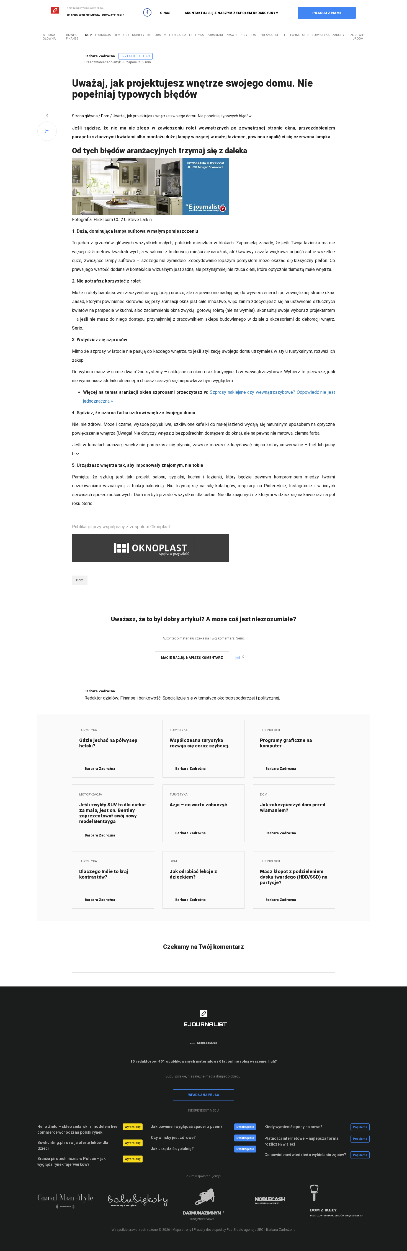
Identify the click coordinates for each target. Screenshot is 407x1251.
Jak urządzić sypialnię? (172, 1148)
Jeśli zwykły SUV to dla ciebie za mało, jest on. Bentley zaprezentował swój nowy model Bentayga (112, 813)
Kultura (154, 35)
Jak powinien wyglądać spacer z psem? (187, 1126)
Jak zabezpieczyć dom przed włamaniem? (292, 807)
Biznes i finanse (72, 36)
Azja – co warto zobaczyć (198, 804)
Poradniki (215, 35)
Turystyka (320, 35)
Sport (280, 35)
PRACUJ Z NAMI (326, 13)
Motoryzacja (175, 35)
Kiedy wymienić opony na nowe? (293, 1127)
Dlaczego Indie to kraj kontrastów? (103, 874)
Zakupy (338, 35)
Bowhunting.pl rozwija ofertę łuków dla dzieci (72, 1145)
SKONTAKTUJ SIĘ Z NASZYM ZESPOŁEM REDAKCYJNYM (232, 13)
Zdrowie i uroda (357, 36)
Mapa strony (181, 1230)
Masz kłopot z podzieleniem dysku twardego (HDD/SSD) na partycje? (294, 877)
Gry (126, 35)
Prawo (231, 35)
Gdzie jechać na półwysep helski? (108, 742)
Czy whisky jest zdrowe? (173, 1137)
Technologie (298, 35)
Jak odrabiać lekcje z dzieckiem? (193, 874)
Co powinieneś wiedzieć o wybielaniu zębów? (305, 1154)
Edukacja (103, 35)
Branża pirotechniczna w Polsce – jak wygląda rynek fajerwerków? (71, 1161)
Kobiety (138, 35)
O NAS (165, 13)
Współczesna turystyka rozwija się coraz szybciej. (200, 742)
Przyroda (247, 35)
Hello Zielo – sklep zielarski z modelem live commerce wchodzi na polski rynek (77, 1129)
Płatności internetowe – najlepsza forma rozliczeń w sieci (301, 1141)
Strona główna (49, 36)
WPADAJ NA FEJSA (203, 1095)
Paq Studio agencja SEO (245, 1230)
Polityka (196, 35)
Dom (88, 35)
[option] (70, 1204)
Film (117, 35)
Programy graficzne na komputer (286, 742)
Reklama (265, 35)
